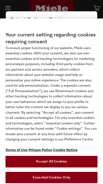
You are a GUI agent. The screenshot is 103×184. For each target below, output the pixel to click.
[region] (51, 101)
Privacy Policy (40, 150)
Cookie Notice (65, 150)
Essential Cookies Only (51, 177)
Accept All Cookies (51, 161)
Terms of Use (16, 150)
